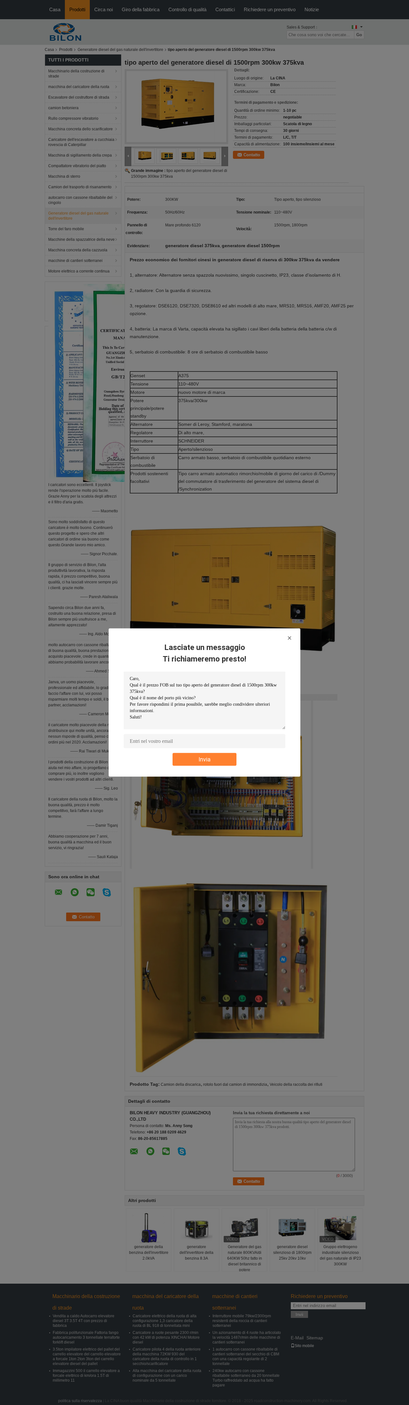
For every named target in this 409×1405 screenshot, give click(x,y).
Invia (204, 759)
